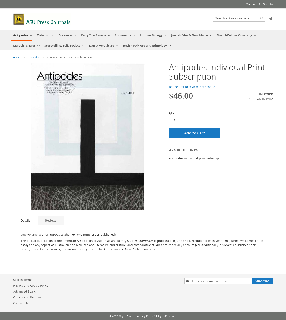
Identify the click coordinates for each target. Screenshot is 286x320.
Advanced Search (25, 291)
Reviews (51, 220)
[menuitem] (21, 35)
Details (25, 220)
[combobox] (239, 18)
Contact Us (20, 303)
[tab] (25, 220)
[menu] (143, 40)
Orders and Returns (27, 297)
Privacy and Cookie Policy (30, 286)
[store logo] (42, 19)
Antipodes (34, 57)
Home (16, 57)
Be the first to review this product (192, 87)
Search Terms (22, 280)
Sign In (268, 4)
